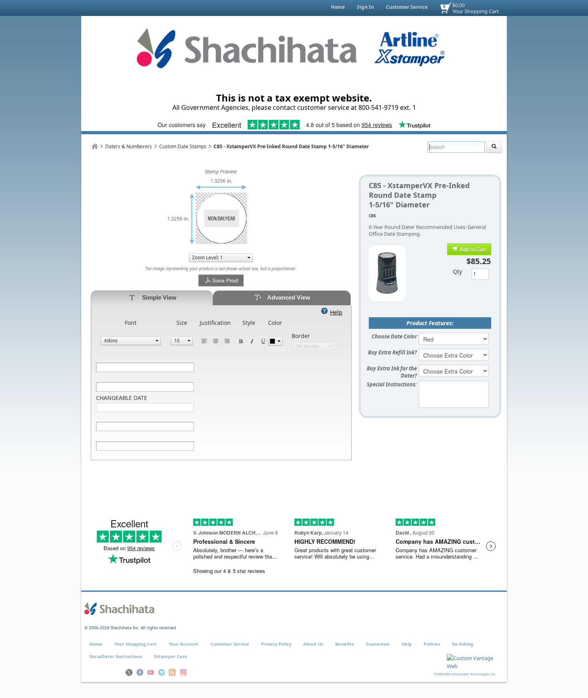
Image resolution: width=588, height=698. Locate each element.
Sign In (365, 7)
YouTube (150, 672)
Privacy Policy (276, 644)
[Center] (215, 340)
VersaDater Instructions (115, 656)
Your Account (183, 644)
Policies (432, 644)
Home (338, 7)
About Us (313, 644)
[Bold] (241, 340)
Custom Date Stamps (182, 146)
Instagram (183, 672)
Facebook (139, 672)
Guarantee (378, 644)
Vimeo (161, 672)
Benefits (344, 644)
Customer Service (407, 7)
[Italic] (252, 340)
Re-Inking (462, 644)
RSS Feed (172, 672)
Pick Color (275, 341)
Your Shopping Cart (475, 11)
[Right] (227, 340)
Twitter (129, 672)
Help (407, 644)
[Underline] (263, 340)
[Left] (204, 340)
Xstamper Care (170, 656)
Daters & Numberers (128, 146)
